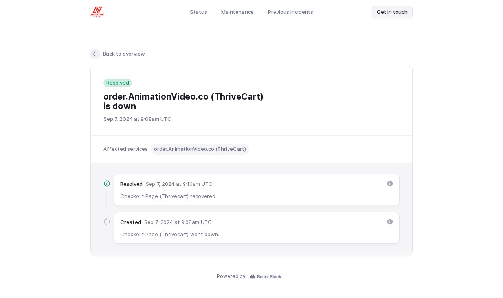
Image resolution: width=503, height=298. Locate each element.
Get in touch (392, 12)
